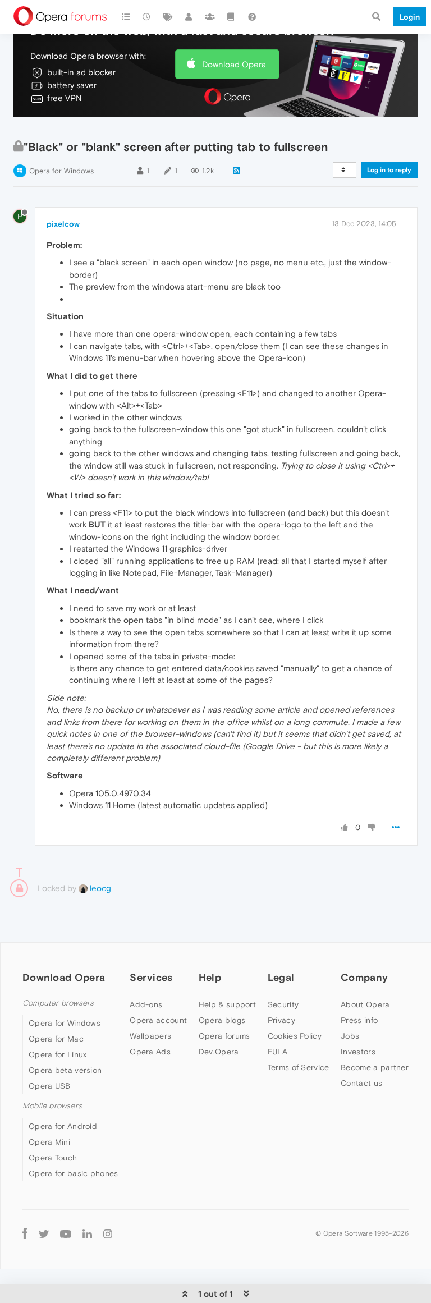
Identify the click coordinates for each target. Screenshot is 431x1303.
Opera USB (50, 1085)
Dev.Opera (219, 1051)
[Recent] (147, 17)
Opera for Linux (58, 1054)
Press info (359, 1020)
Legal (281, 977)
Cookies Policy (295, 1035)
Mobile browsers (52, 1106)
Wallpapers (150, 1035)
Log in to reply (389, 170)
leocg (99, 888)
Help (210, 977)
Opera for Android (63, 1126)
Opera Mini (49, 1141)
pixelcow (63, 223)
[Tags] (167, 17)
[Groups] (210, 17)
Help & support (227, 1004)
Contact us (361, 1083)
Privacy (281, 1020)
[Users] (189, 17)
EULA (277, 1051)
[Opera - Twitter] (43, 1233)
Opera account (158, 1020)
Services (151, 977)
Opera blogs (222, 1020)
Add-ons (146, 1004)
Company (364, 977)
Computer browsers (58, 1003)
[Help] (252, 17)
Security (283, 1004)
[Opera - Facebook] (25, 1234)
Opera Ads (150, 1051)
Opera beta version (65, 1070)
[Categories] (125, 17)
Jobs (350, 1035)
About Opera (365, 1004)
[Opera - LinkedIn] (87, 1233)
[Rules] (231, 17)
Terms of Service (298, 1067)
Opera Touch (53, 1157)
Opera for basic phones (73, 1173)
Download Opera (234, 64)
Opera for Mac (56, 1038)
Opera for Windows (61, 171)
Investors (358, 1051)
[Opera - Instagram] (108, 1233)
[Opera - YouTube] (65, 1233)
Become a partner (375, 1067)
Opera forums (224, 1035)
